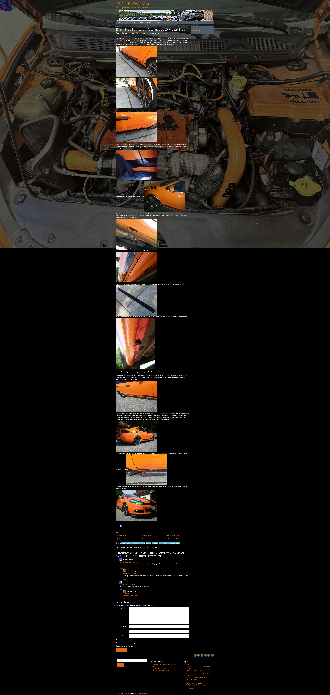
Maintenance (158, 22)
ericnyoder (133, 37)
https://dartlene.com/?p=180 (131, 595)
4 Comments (141, 37)
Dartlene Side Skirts (145, 535)
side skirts (166, 543)
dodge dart (134, 543)
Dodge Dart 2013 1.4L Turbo (194, 670)
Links (165, 22)
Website (124, 635)
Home (120, 22)
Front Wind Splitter (121, 535)
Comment (123, 608)
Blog (187, 664)
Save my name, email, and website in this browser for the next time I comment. (135, 640)
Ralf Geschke (143, 693)
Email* (124, 631)
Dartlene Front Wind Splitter (171, 535)
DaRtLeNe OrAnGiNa (133, 4)
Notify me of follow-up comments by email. (127, 643)
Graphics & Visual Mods (134, 547)
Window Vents (190, 688)
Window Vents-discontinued (161, 670)
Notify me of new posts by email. (125, 646)
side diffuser (155, 543)
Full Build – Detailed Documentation (196, 677)
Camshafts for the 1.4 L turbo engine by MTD (199, 666)
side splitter (172, 543)
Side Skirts (154, 547)
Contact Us (134, 22)
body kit (123, 543)
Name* (124, 626)
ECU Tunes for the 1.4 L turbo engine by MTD (199, 672)
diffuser (128, 543)
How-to (141, 22)
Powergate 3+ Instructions (194, 683)
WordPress (126, 693)
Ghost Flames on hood (159, 668)
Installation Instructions (193, 679)
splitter (178, 543)
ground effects (141, 543)
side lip (160, 543)
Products (126, 22)
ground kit (148, 543)
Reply (121, 568)
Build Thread (149, 22)
